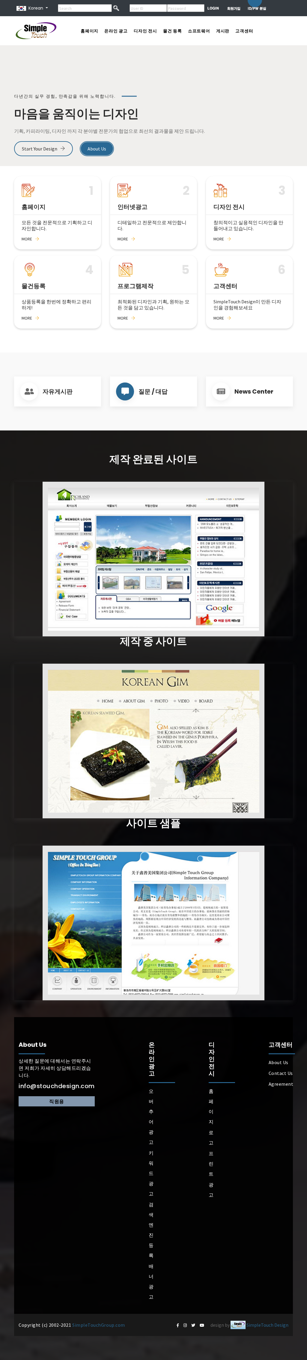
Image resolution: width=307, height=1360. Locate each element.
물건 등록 (172, 31)
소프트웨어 (199, 31)
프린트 (211, 1163)
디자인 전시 (145, 31)
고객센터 (244, 31)
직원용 (56, 1101)
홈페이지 (89, 31)
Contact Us (281, 1073)
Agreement (281, 1084)
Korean (34, 8)
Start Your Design (40, 149)
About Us (97, 149)
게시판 (222, 31)
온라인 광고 (116, 31)
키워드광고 (151, 1173)
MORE (27, 239)
